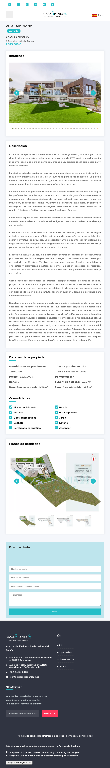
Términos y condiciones (79, 735)
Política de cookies (53, 735)
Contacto (62, 666)
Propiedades (64, 652)
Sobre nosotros (65, 659)
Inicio (60, 645)
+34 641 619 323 (19, 672)
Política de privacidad (29, 735)
